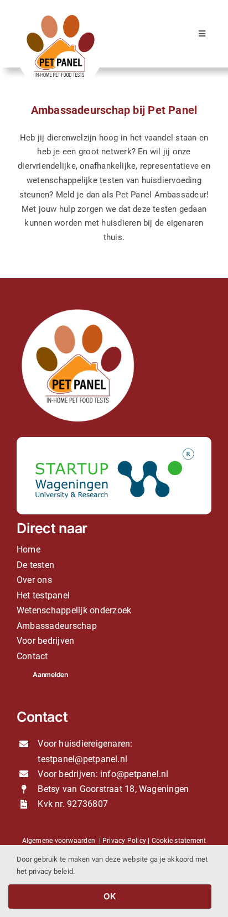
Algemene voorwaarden (59, 841)
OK (109, 896)
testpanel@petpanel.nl (82, 759)
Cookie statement (179, 841)
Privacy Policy (124, 841)
